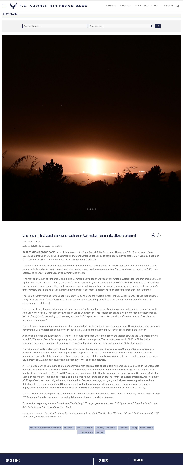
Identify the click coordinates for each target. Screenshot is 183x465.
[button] (4, 6)
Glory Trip (134, 427)
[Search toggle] (178, 6)
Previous (11, 128)
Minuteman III (69, 427)
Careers (103, 460)
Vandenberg (123, 427)
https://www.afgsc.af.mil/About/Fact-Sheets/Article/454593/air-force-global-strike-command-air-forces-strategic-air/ (83, 387)
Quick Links (12, 460)
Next (172, 128)
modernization (88, 427)
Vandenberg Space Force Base (106, 427)
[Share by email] (159, 235)
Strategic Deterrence (86, 432)
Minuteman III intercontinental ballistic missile (45, 427)
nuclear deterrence (146, 427)
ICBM (78, 427)
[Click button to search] (158, 26)
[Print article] (153, 235)
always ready (100, 432)
